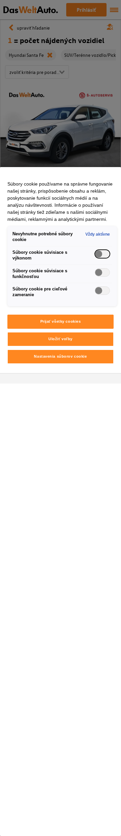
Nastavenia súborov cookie (60, 356)
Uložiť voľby (60, 339)
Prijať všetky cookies (60, 321)
